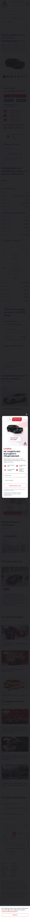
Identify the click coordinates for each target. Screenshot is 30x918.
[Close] (26, 414)
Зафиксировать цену (15, 485)
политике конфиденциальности (9, 911)
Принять (15, 915)
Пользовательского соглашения (10, 493)
